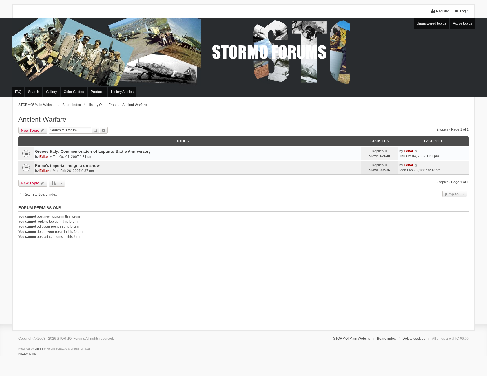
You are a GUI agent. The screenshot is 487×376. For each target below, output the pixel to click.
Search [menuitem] (33, 92)
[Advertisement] (243, 283)
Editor (44, 157)
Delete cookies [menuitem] (413, 338)
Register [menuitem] (442, 11)
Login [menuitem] (464, 11)
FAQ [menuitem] (18, 92)
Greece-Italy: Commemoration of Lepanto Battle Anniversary (93, 151)
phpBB (39, 348)
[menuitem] (23, 353)
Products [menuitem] (97, 92)
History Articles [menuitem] (122, 92)
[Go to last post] (416, 151)
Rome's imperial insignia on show (67, 165)
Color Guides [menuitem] (74, 92)
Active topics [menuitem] (462, 23)
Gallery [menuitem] (51, 92)
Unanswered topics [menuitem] (431, 23)
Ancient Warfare (42, 119)
